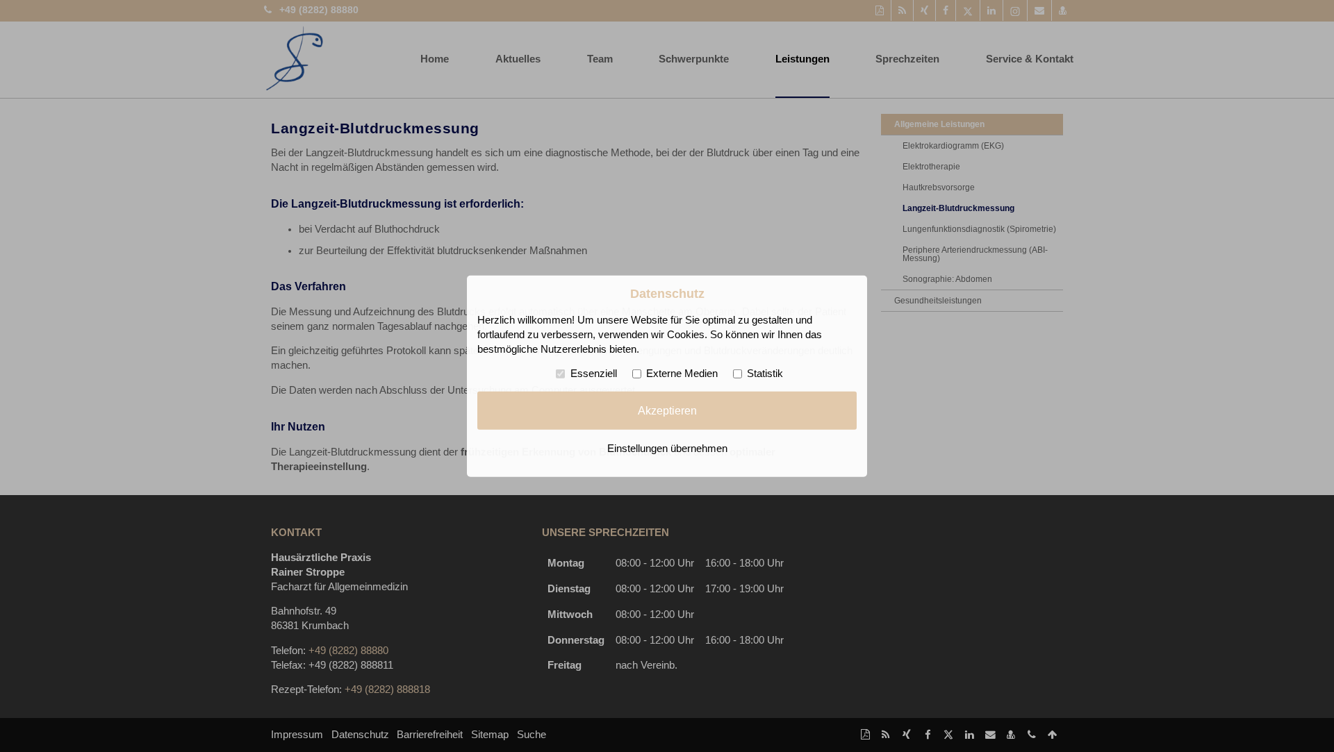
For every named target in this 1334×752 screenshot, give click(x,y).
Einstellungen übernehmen (667, 448)
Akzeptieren (667, 410)
